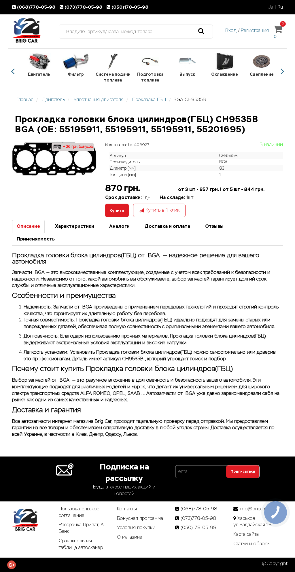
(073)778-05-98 (84, 7)
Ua (270, 7)
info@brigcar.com (258, 509)
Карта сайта (246, 534)
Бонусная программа (140, 518)
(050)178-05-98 (130, 7)
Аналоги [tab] (119, 226)
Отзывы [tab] (214, 226)
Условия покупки (136, 527)
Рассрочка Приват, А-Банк (82, 528)
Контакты (127, 509)
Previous (13, 71)
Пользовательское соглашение (79, 512)
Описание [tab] (28, 226)
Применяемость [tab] (36, 239)
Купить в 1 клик (162, 210)
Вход (231, 30)
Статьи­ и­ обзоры (252, 543)
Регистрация (255, 30)
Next (282, 71)
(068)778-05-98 (37, 7)
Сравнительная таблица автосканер (81, 544)
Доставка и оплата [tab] (167, 226)
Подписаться (242, 471)
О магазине (129, 537)
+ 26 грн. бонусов (77, 147)
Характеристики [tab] (74, 226)
